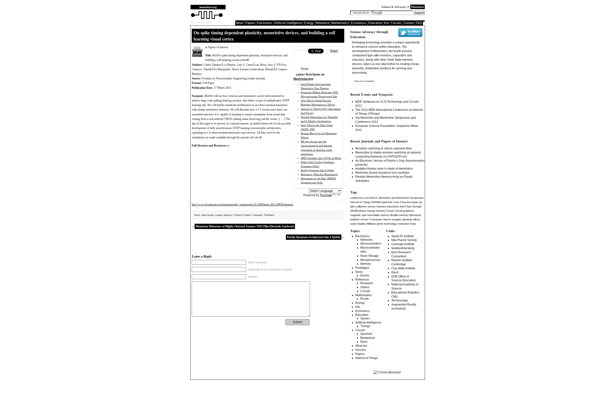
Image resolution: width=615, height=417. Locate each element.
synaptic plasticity (224, 215)
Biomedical (367, 338)
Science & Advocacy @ (402, 7)
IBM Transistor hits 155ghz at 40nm (321, 158)
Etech (395, 272)
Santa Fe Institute (402, 236)
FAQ (419, 23)
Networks (366, 239)
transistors (393, 206)
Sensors (360, 350)
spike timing (207, 215)
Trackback (269, 215)
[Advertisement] (290, 12)
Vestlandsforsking (402, 248)
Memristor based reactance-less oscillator (382, 172)
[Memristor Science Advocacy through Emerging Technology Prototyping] (207, 18)
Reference (322, 23)
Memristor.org (303, 79)
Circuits (396, 23)
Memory (365, 263)
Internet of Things (360, 202)
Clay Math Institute (403, 268)
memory (381, 206)
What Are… (362, 345)
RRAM (354, 210)
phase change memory (372, 210)
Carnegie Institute (402, 244)
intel (402, 206)
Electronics (264, 23)
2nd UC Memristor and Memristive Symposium (396, 197)
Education (375, 23)
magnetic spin (358, 215)
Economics (359, 23)
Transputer (375, 219)
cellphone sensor (366, 206)
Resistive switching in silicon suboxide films (383, 148)
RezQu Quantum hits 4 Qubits (317, 170)
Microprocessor (370, 260)
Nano (364, 341)
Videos (364, 287)
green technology (387, 223)
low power (412, 202)
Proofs (364, 298)
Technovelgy (399, 300)
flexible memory (399, 215)
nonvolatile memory (378, 215)
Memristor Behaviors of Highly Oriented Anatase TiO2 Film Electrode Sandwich (245, 226)
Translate (326, 195)
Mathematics (340, 23)
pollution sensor (359, 219)
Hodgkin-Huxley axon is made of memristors (384, 168)
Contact (408, 23)
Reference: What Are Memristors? (319, 174)
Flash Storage (413, 206)
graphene (408, 210)
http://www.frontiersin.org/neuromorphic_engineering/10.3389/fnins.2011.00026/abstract (242, 204)
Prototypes (362, 268)
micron (387, 219)
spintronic (387, 202)
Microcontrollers (370, 243)
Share (334, 51)
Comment (257, 215)
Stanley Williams (366, 223)
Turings (365, 326)
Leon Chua (399, 202)
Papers (250, 23)
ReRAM (376, 202)
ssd (366, 197)
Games (365, 318)
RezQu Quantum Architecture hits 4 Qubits (313, 237)
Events (364, 275)
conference (356, 197)
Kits (386, 23)
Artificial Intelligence (288, 23)
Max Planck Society (404, 240)
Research (366, 283)
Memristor (359, 81)
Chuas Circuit (394, 210)
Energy (309, 23)
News (240, 23)
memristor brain (407, 223)
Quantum (366, 333)
